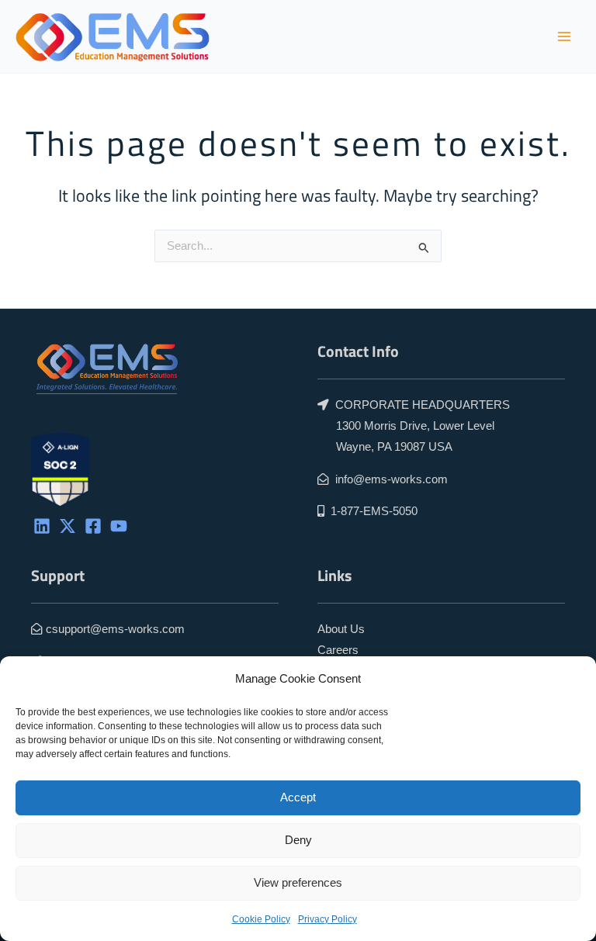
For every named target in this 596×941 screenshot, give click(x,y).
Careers (338, 650)
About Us (341, 629)
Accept (298, 797)
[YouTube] (119, 526)
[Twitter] (67, 526)
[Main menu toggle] (564, 36)
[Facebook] (93, 526)
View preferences (298, 882)
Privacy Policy (327, 919)
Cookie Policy (261, 919)
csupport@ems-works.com (115, 629)
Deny (298, 839)
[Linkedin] (42, 526)
